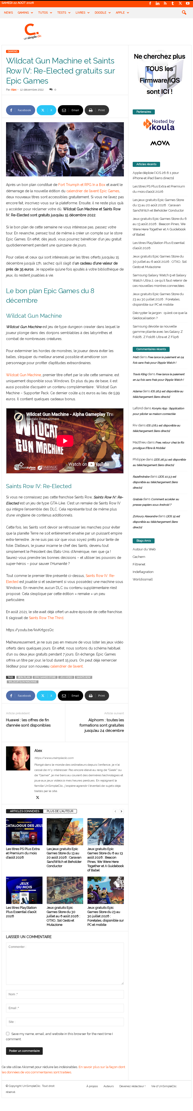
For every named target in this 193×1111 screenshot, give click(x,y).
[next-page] (121, 811)
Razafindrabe (141, 476)
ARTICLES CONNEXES (24, 811)
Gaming (23, 12)
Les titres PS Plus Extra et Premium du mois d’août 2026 (23, 853)
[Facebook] (150, 3)
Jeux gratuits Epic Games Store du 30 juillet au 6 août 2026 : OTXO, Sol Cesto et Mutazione (63, 916)
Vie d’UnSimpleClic (164, 1086)
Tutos (43, 12)
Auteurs (109, 1086)
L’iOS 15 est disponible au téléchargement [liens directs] (156, 522)
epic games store (45, 677)
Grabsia (137, 499)
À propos (92, 1086)
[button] (183, 12)
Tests (61, 12)
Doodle (100, 12)
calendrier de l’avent (66, 666)
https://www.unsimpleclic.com (53, 758)
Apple (120, 12)
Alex (14, 89)
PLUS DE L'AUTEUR (60, 811)
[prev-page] (115, 811)
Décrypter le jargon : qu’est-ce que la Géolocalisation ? (160, 315)
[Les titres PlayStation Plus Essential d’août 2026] (24, 890)
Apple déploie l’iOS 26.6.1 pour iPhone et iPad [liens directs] (156, 175)
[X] (180, 3)
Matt (136, 357)
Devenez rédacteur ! (132, 1086)
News (8, 12)
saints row (83, 677)
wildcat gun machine (23, 682)
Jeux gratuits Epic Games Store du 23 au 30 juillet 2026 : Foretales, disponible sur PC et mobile (105, 916)
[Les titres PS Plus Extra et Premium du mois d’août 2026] (24, 831)
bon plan (24, 677)
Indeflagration (143, 572)
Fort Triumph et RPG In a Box (81, 185)
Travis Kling (140, 374)
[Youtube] (188, 3)
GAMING (12, 51)
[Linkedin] (158, 3)
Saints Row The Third (46, 618)
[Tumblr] (173, 3)
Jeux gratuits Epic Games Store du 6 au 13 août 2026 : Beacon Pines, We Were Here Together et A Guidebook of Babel (160, 226)
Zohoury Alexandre (145, 516)
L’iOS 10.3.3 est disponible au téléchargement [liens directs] (155, 482)
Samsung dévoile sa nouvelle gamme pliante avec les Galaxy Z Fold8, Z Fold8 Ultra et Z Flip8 (158, 331)
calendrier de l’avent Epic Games (92, 191)
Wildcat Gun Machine (23, 375)
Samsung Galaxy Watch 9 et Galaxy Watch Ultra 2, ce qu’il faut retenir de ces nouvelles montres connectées (160, 280)
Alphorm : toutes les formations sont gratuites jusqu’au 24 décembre (101, 725)
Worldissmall (143, 579)
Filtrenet (139, 564)
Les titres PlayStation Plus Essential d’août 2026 (21, 912)
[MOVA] (160, 143)
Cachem (139, 557)
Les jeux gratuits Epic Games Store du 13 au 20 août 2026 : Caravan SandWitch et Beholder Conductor (64, 857)
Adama (137, 391)
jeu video (66, 677)
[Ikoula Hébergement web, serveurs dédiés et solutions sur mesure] (160, 125)
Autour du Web (144, 549)
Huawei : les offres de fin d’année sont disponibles (28, 723)
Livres (80, 12)
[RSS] (165, 3)
